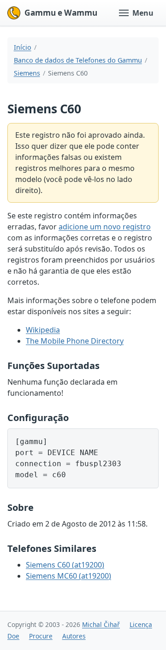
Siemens (27, 73)
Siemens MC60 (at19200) (68, 576)
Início (22, 47)
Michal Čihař (101, 624)
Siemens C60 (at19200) (65, 565)
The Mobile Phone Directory (75, 341)
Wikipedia (43, 330)
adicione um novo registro (105, 227)
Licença (141, 624)
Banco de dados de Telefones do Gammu (78, 60)
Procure (41, 636)
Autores (74, 636)
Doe (13, 636)
